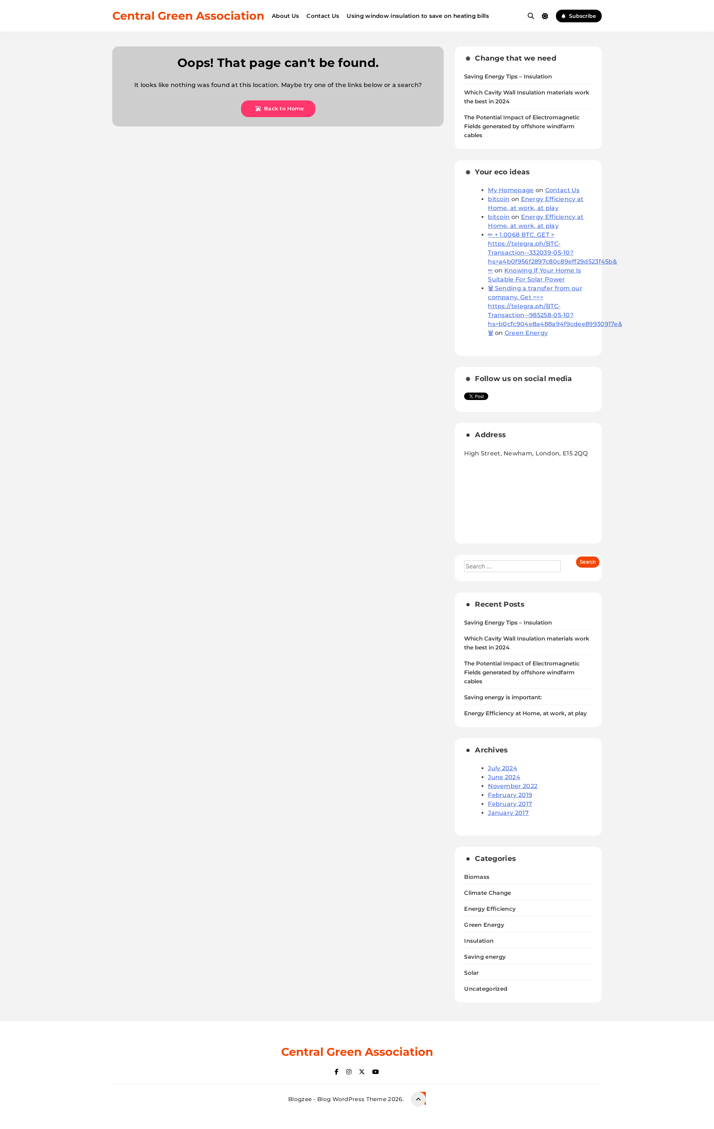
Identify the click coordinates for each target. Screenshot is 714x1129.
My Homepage (511, 190)
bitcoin (498, 199)
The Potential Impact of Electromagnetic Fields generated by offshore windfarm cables (522, 126)
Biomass (476, 876)
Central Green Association (188, 16)
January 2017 (508, 812)
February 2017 (510, 803)
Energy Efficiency (490, 908)
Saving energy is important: (503, 697)
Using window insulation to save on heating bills (418, 15)
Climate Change (487, 892)
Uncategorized (485, 988)
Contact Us (322, 15)
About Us (285, 15)
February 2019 (510, 795)
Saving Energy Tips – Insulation (508, 76)
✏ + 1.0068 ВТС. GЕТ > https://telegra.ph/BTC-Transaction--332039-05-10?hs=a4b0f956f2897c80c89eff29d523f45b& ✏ (552, 252)
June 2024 (504, 777)
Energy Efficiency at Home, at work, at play (525, 713)
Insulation (478, 940)
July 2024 (502, 768)
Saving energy (485, 956)
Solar (471, 972)
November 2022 (512, 786)
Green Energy (526, 332)
